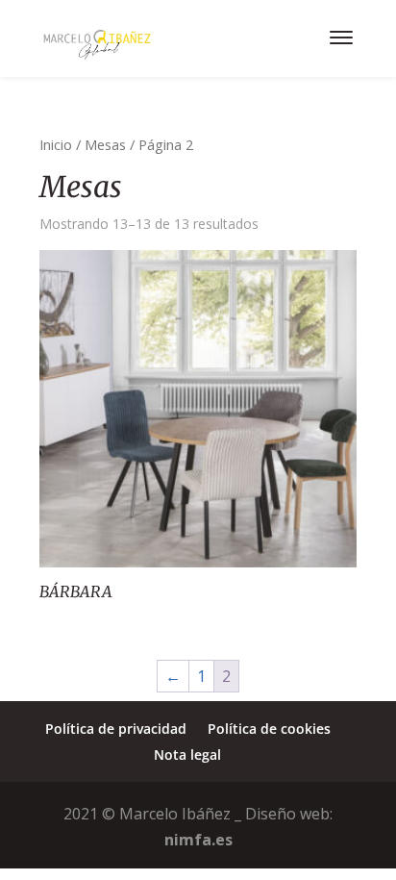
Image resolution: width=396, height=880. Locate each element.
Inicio (55, 144)
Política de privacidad (115, 728)
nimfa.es (198, 839)
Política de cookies (269, 728)
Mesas (105, 144)
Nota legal (187, 754)
